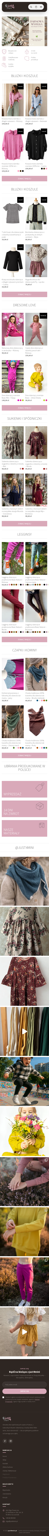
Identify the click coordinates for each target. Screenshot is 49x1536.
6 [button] (28, 44)
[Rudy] (44, 700)
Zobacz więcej (24, 178)
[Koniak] (16, 584)
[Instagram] (10, 1441)
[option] (24, 31)
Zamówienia (7, 1494)
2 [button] (18, 44)
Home (5, 1456)
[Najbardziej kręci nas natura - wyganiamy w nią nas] (24, 1331)
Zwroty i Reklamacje (9, 1471)
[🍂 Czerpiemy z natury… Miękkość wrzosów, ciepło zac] (24, 1181)
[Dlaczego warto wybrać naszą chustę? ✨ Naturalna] (24, 881)
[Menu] (41, 7)
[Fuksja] (18, 400)
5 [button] (25, 44)
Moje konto (6, 1490)
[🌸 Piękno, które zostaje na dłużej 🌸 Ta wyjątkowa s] (24, 931)
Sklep (4, 1460)
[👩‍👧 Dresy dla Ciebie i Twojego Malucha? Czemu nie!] (24, 1131)
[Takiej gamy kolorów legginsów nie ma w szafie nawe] (24, 1031)
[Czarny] (23, 171)
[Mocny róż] (20, 400)
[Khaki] (14, 584)
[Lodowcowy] (39, 700)
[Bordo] (23, 469)
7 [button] (30, 44)
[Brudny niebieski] (37, 700)
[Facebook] (5, 1441)
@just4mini (24, 847)
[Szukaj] (31, 7)
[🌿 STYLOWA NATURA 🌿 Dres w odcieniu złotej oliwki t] (24, 1231)
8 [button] (32, 44)
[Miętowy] (33, 584)
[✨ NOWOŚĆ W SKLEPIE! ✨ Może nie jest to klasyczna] (24, 981)
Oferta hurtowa (8, 1467)
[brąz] (20, 171)
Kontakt (5, 1464)
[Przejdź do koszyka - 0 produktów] (36, 7)
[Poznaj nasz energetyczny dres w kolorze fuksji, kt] (24, 1281)
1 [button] (16, 44)
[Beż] (20, 469)
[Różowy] (18, 171)
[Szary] (18, 584)
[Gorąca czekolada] (12, 584)
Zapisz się (24, 1391)
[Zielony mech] (46, 700)
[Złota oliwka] (23, 400)
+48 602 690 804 (10, 1518)
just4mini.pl (12, 1530)
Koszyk (5, 1497)
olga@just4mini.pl (12, 1521)
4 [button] (23, 44)
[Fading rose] (23, 584)
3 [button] (21, 44)
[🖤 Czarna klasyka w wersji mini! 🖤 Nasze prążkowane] (24, 1081)
